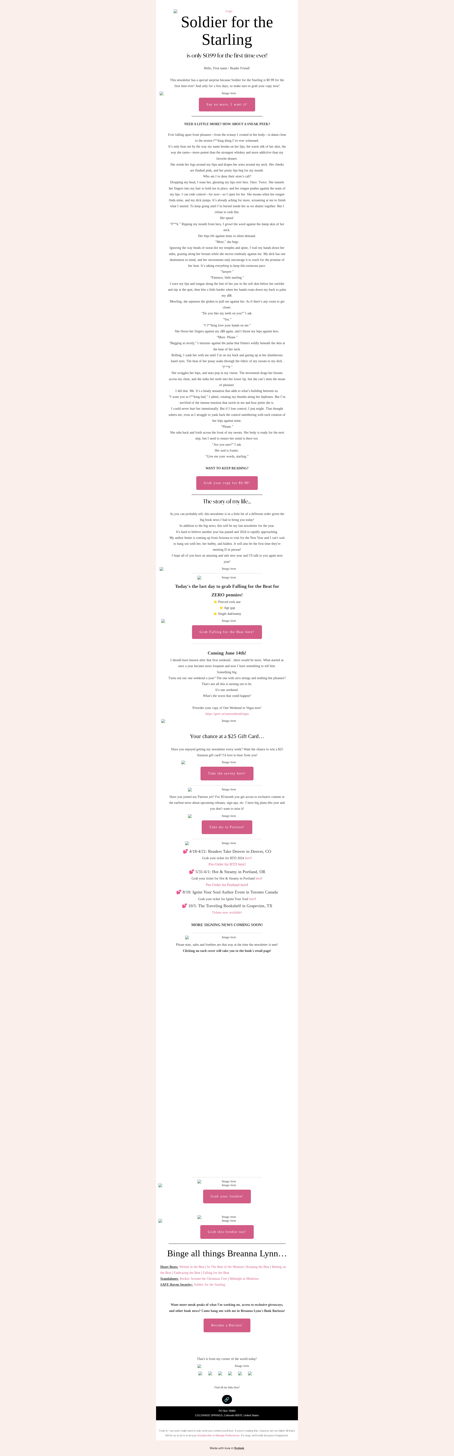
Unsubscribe (204, 1435)
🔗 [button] (227, 1399)
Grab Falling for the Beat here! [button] (227, 632)
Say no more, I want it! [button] (227, 104)
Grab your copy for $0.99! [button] (227, 483)
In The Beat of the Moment (225, 1267)
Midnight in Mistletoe (244, 1278)
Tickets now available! (227, 912)
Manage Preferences (227, 1435)
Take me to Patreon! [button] (226, 827)
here (248, 858)
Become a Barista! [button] (227, 1325)
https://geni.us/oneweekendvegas (227, 714)
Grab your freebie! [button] (227, 1196)
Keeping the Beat (257, 1267)
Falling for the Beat (216, 1273)
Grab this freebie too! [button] (227, 1232)
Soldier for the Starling (209, 1284)
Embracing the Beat (187, 1273)
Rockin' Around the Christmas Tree (203, 1278)
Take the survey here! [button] (227, 773)
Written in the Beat (192, 1267)
